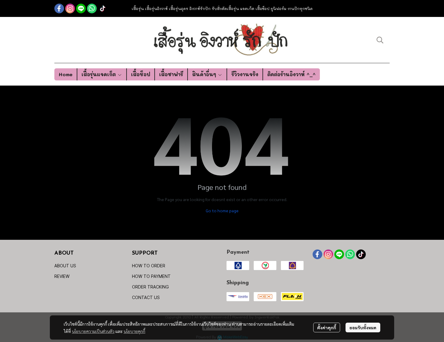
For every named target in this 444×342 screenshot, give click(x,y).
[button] (380, 40)
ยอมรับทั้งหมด (362, 327)
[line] (81, 8)
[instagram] (70, 8)
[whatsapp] (92, 8)
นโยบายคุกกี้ (134, 331)
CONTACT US (146, 297)
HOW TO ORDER (148, 265)
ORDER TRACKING (150, 286)
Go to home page (222, 210)
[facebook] (59, 8)
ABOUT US (65, 265)
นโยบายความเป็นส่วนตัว (93, 331)
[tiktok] (103, 8)
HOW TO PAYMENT (151, 276)
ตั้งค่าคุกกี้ (326, 327)
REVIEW (61, 276)
